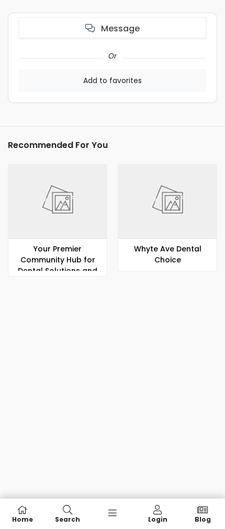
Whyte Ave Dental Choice (167, 254)
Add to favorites (112, 80)
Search (67, 519)
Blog (203, 519)
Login (157, 519)
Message (119, 28)
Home (22, 519)
